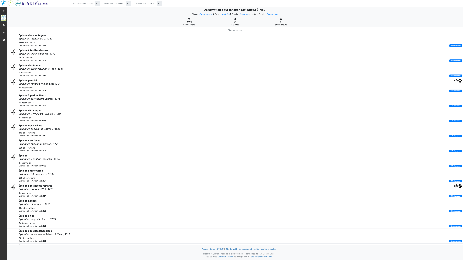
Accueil (205, 249)
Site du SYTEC (217, 249)
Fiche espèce (456, 45)
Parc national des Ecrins (261, 256)
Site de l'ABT (231, 249)
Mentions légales (268, 249)
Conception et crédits (249, 249)
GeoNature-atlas (225, 256)
